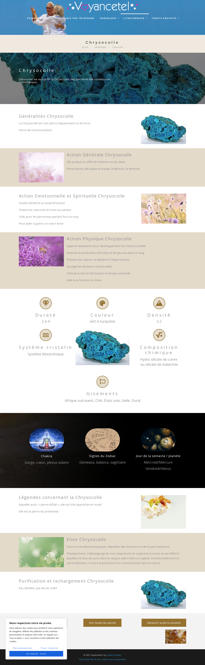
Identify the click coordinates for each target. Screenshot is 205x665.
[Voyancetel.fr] (102, 7)
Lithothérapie (100, 47)
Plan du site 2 (96, 659)
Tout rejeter (50, 648)
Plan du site (84, 659)
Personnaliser (22, 648)
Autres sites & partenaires (114, 659)
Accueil (85, 47)
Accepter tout (36, 653)
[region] (36, 638)
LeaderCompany (113, 655)
